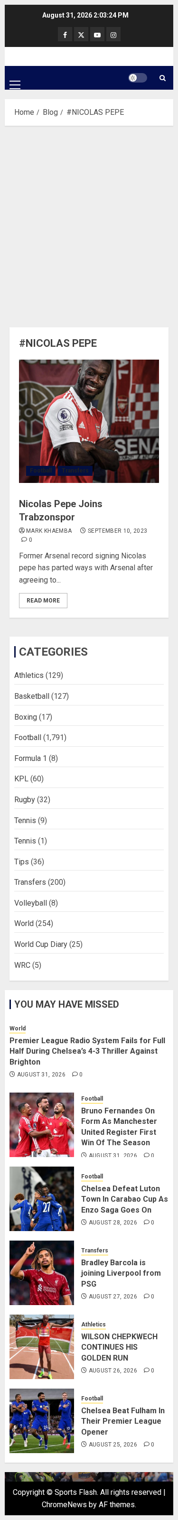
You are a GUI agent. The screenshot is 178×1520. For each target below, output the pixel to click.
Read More (43, 600)
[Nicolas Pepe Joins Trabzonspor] (89, 421)
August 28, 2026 (113, 1222)
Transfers (75, 470)
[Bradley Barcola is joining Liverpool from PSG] (41, 1273)
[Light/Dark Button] (137, 78)
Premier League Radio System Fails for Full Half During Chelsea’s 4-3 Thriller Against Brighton (87, 1051)
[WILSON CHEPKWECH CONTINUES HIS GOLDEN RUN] (41, 1347)
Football (41, 470)
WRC (22, 965)
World (24, 923)
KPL (21, 778)
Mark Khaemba (49, 531)
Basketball (31, 696)
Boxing (25, 717)
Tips (21, 861)
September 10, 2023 (117, 531)
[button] (14, 77)
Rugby (24, 799)
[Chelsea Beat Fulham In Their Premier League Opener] (41, 1421)
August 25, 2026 (113, 1444)
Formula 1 (30, 758)
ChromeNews (64, 1504)
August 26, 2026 (113, 1370)
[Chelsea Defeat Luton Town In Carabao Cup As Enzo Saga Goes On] (41, 1199)
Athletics (29, 675)
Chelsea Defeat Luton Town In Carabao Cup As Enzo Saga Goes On (124, 1199)
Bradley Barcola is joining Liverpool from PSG (121, 1273)
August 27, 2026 (113, 1296)
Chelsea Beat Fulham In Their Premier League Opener (123, 1421)
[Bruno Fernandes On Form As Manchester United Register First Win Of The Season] (41, 1125)
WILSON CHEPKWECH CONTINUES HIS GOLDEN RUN (119, 1347)
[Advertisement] (89, 224)
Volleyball (30, 903)
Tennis (25, 820)
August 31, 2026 (41, 1074)
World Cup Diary (40, 944)
